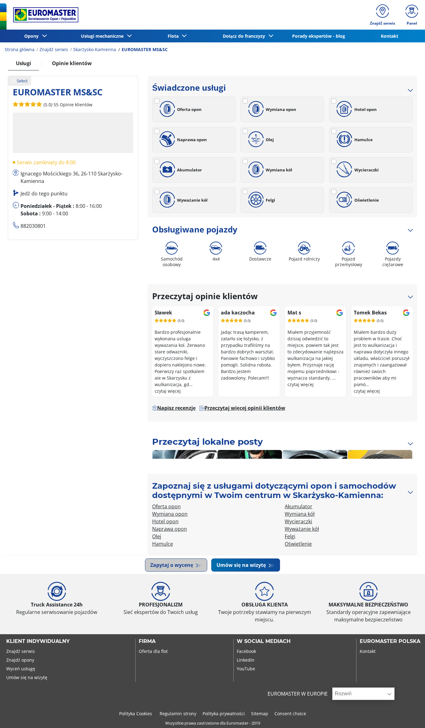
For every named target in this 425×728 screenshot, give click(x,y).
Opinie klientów (72, 63)
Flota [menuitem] (174, 36)
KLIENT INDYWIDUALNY (38, 641)
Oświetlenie (366, 200)
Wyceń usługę (20, 669)
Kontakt (368, 651)
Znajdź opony (20, 660)
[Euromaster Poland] (43, 14)
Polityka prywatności (224, 713)
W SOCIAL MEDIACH (264, 641)
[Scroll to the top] (409, 715)
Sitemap (259, 713)
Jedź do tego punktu (44, 193)
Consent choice (290, 713)
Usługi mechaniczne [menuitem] (103, 36)
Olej (270, 139)
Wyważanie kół (192, 200)
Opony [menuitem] (32, 36)
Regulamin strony (178, 713)
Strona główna (20, 49)
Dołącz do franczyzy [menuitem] (245, 36)
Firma (147, 641)
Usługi (23, 63)
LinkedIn (246, 660)
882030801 (33, 226)
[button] (67, 104)
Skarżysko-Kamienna (94, 49)
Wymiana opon (281, 109)
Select (22, 81)
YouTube (246, 669)
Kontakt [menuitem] (389, 36)
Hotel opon (365, 109)
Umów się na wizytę (242, 565)
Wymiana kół (279, 170)
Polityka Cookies (136, 713)
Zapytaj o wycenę (172, 565)
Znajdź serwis (54, 49)
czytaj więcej (168, 391)
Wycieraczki (366, 170)
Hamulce (363, 139)
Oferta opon (189, 109)
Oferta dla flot (153, 651)
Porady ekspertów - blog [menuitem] (318, 36)
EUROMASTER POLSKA (390, 641)
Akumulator (189, 170)
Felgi (270, 200)
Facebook (246, 651)
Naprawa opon (192, 139)
